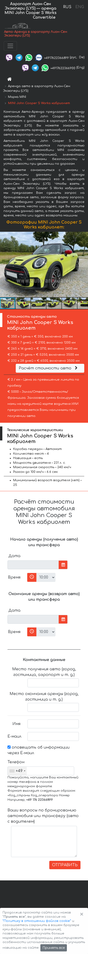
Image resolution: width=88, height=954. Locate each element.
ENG (79, 7)
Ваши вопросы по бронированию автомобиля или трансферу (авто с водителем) (43, 816)
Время (14, 577)
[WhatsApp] (28, 57)
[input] (33, 564)
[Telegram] (19, 57)
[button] (84, 264)
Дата (14, 556)
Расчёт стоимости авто (46, 368)
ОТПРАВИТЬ (65, 865)
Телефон (16, 762)
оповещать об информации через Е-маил (38, 750)
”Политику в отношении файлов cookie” (37, 921)
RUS (67, 7)
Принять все (53, 948)
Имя (16, 724)
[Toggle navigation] (10, 46)
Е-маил (14, 736)
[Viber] (9, 57)
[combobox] (17, 771)
